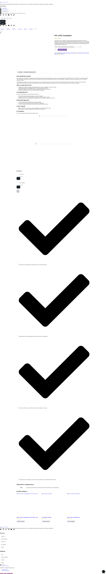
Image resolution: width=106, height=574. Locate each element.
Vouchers (72, 52)
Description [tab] (20, 72)
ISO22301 (80, 52)
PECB (83, 52)
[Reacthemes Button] (18, 178)
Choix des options (71, 521)
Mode (56, 46)
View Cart (1, 573)
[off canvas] (53, 33)
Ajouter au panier (62, 49)
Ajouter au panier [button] (20, 521)
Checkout (5, 573)
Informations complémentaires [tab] (29, 72)
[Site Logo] (53, 2)
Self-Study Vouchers (66, 52)
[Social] (0, 15)
